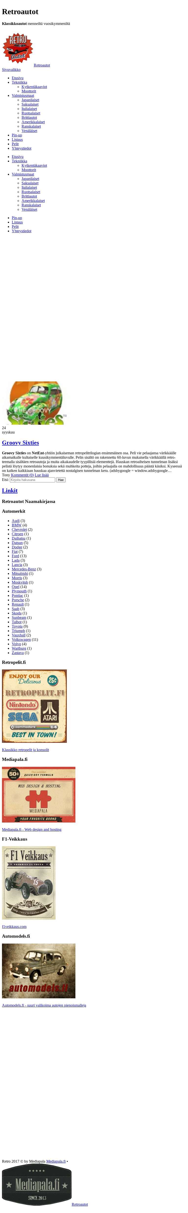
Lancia (17, 565)
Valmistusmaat (23, 95)
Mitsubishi (20, 573)
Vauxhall (18, 635)
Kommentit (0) (22, 475)
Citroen (17, 534)
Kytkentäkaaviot (34, 87)
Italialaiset (29, 109)
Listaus (17, 139)
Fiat (15, 551)
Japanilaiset (30, 100)
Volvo (16, 644)
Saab (15, 609)
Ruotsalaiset (31, 113)
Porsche (18, 600)
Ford (15, 556)
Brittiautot (29, 117)
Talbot (17, 622)
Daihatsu (18, 538)
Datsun (17, 543)
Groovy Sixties (20, 442)
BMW (17, 525)
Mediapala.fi (56, 1161)
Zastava (18, 653)
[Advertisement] (94, 271)
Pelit (15, 144)
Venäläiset (29, 131)
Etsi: (5, 480)
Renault (18, 604)
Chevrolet (19, 529)
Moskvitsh (20, 582)
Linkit (10, 490)
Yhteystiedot (21, 148)
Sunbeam (19, 617)
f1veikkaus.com (14, 926)
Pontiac (17, 595)
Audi (16, 521)
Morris (17, 578)
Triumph (18, 631)
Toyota (17, 626)
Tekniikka (19, 82)
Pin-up (17, 135)
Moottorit (29, 91)
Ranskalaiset (31, 126)
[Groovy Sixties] (36, 423)
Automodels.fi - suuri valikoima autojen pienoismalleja (44, 1005)
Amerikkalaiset (33, 122)
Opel (15, 587)
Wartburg (19, 648)
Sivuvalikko (11, 69)
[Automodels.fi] (38, 997)
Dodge (17, 547)
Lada (16, 560)
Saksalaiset (30, 104)
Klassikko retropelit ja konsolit (25, 750)
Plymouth (19, 591)
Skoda (17, 613)
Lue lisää (42, 475)
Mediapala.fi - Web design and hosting (31, 829)
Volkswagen (21, 639)
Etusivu (18, 78)
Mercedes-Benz (24, 569)
